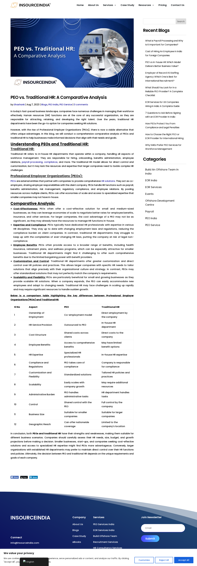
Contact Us (177, 5)
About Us (93, 5)
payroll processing (32, 162)
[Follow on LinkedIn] (34, 529)
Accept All (183, 560)
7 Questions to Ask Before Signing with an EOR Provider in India (163, 114)
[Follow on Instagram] (23, 529)
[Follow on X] (28, 529)
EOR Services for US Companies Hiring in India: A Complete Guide (162, 104)
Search (181, 21)
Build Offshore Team (105, 536)
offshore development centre (160, 202)
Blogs (44, 104)
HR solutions (108, 181)
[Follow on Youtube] (17, 529)
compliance (50, 162)
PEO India (53, 104)
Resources (145, 5)
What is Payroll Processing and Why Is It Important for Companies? (164, 42)
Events (149, 194)
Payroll (149, 211)
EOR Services (153, 187)
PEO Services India (103, 524)
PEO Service (65, 104)
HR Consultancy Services (107, 548)
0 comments (81, 104)
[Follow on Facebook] (11, 529)
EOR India (151, 180)
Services (108, 5)
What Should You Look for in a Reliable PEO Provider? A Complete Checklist (164, 91)
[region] (98, 557)
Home (80, 5)
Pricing (162, 5)
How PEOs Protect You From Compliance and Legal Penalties (162, 125)
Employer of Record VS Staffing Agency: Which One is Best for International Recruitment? (162, 76)
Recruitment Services (105, 542)
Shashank (19, 104)
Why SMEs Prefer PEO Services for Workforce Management (163, 147)
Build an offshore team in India (162, 171)
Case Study (127, 5)
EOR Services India (103, 530)
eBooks (76, 542)
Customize (144, 560)
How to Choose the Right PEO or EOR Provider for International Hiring (164, 136)
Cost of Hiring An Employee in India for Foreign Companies (163, 53)
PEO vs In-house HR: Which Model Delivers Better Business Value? (163, 64)
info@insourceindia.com (25, 543)
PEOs (13, 181)
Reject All (164, 560)
